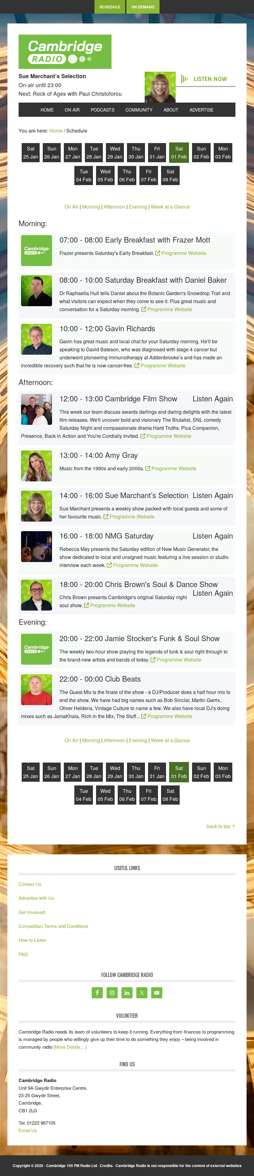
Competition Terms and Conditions (53, 926)
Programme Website (183, 252)
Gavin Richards (130, 328)
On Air (71, 206)
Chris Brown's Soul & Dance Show (161, 583)
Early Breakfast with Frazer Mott (157, 239)
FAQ (23, 954)
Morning (91, 206)
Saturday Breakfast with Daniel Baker (166, 279)
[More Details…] (70, 1046)
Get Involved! (32, 912)
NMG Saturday (129, 535)
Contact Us (30, 884)
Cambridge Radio (65, 53)
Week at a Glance (170, 206)
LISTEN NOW (210, 79)
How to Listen (32, 940)
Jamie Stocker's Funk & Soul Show (162, 637)
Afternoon (114, 206)
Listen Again (213, 398)
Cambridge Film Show (141, 398)
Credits (106, 1165)
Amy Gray (121, 454)
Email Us (28, 1130)
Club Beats (123, 678)
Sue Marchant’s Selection (146, 494)
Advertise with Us (36, 898)
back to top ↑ (221, 826)
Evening (138, 206)
